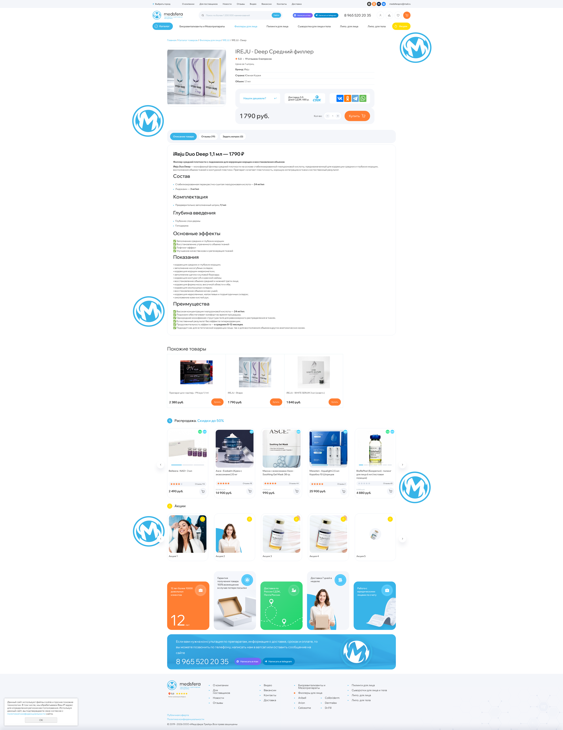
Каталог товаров (187, 40)
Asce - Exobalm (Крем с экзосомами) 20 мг (229, 472)
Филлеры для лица (245, 26)
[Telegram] (355, 98)
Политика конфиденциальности (185, 719)
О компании (188, 4)
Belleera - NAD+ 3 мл (180, 470)
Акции (403, 26)
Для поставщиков (209, 4)
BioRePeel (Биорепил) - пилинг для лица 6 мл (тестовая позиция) (373, 474)
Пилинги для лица (277, 26)
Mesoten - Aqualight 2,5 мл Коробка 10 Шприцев (324, 472)
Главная (171, 40)
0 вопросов (265, 59)
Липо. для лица (349, 26)
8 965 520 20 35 (357, 15)
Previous (160, 464)
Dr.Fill (328, 707)
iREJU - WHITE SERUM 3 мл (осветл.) (305, 392)
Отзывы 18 (247, 483)
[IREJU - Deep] (196, 77)
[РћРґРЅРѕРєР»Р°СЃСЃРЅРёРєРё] (347, 98)
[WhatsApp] (362, 98)
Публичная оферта (178, 715)
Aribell (302, 698)
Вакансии (267, 4)
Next (402, 464)
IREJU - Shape (235, 392)
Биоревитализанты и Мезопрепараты (202, 26)
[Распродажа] (205, 432)
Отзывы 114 (200, 484)
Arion (301, 702)
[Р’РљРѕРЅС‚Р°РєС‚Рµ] (340, 98)
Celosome (304, 707)
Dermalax (331, 702)
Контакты (282, 4)
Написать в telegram (327, 15)
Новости (227, 4)
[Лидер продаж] (200, 432)
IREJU (226, 40)
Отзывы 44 (294, 483)
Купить (354, 116)
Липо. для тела (377, 26)
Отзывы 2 (341, 484)
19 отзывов (251, 58)
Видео (253, 4)
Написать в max (304, 15)
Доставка (297, 4)
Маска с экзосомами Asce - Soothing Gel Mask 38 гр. (278, 472)
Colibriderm (332, 698)
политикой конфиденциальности (26, 713)
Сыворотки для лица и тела (314, 26)
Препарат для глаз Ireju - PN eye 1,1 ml (188, 392)
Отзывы (241, 4)
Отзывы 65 (387, 483)
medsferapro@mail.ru (400, 4)
